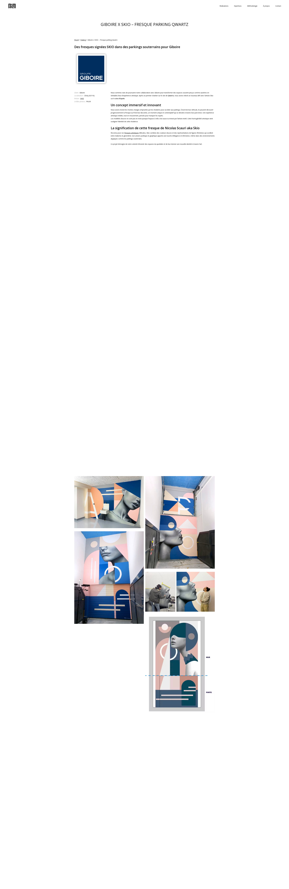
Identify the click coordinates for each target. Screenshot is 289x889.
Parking (83, 40)
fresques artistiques (131, 133)
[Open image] (109, 502)
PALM (76, 40)
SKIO (82, 98)
